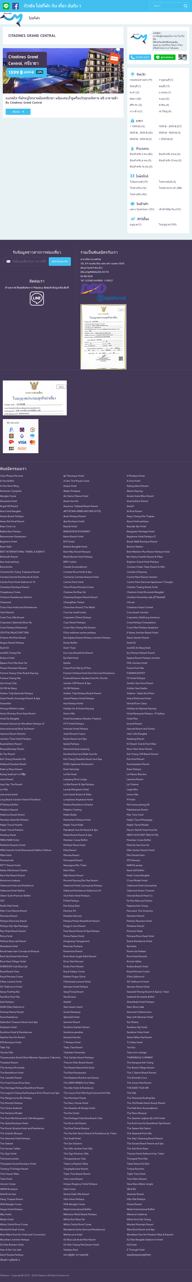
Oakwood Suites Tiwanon (140, 891)
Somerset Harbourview (139, 1012)
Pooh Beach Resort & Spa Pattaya (81, 931)
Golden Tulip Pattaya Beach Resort (82, 693)
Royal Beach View (9, 971)
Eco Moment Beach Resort (141, 653)
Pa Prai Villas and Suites (139, 901)
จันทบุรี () (135, 86)
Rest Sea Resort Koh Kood (14, 956)
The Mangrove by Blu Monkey (16, 1098)
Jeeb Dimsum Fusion (74, 734)
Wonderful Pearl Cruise (12, 1229)
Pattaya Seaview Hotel (139, 921)
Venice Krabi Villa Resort (76, 1194)
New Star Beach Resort (12, 875)
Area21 (130, 506)
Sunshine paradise (73, 1032)
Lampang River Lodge (75, 779)
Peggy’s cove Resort (74, 926)
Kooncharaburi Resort (138, 764)
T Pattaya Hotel (72, 1042)
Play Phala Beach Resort (13, 931)
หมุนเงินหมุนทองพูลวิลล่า (139, 1255)
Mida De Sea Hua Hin (138, 845)
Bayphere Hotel (8, 541)
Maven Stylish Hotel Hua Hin (142, 830)
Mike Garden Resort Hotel (140, 850)
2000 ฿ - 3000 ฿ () (141, 133)
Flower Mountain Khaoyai (13, 668)
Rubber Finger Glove (74, 977)
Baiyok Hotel (70, 526)
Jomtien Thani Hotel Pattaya (15, 739)
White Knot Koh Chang (139, 1219)
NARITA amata (134, 865)
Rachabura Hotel (9, 946)
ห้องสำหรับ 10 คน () (170, 160)
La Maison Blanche (136, 774)
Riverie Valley (134, 961)
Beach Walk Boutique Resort (142, 541)
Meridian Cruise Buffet (75, 840)
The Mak (131, 1093)
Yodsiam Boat (70, 1250)
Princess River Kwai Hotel (140, 936)
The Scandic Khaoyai (11, 1133)
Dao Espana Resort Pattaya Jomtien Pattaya (86, 638)
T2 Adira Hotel (134, 1042)
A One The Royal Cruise (76, 481)
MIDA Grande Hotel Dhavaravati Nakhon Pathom (26, 850)
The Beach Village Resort (140, 1068)
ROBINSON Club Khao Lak (13, 966)
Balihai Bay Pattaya (10, 531)
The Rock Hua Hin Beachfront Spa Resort (148, 1123)
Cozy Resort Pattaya (74, 622)
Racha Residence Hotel (139, 941)
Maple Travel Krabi (73, 825)
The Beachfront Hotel (11, 1073)
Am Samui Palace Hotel (75, 496)
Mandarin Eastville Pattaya (14, 820)
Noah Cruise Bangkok (138, 875)
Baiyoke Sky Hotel (136, 526)
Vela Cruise (69, 1189)
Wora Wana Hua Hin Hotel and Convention (22, 1234)
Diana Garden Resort (138, 638)
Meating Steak (8, 835)
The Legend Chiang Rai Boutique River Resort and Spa (29, 1093)
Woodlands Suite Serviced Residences (84, 1229)
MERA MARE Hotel (9, 840)
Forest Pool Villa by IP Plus (77, 668)
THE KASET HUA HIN (138, 1088)
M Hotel (131, 799)
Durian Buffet (70, 643)
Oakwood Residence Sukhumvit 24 (82, 891)
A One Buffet (7, 481)
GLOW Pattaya (71, 688)
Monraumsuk (7, 860)
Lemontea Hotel (9, 794)
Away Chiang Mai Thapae (140, 516)
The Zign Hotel (8, 1154)
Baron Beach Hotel (73, 536)
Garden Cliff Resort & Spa (77, 683)
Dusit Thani (69, 648)
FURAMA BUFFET (136, 673)
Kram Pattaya (134, 769)
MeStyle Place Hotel (74, 845)
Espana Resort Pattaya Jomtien (143, 658)
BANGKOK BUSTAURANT (76, 531)
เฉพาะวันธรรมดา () (142, 209)
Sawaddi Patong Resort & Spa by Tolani (148, 992)
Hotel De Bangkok (9, 719)
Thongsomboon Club (74, 1159)
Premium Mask (134, 931)
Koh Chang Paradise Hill (13, 759)
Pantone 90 (69, 911)
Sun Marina (132, 1022)
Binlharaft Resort (9, 557)
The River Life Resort (74, 1123)
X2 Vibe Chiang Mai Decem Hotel (81, 1245)
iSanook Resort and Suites (141, 729)
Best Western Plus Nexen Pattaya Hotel (148, 552)
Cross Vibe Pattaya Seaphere (142, 627)
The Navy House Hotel (75, 1103)
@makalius (167, 57)
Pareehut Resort (135, 916)
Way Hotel (5, 1214)
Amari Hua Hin (71, 501)
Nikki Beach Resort (73, 875)
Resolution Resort (72, 951)
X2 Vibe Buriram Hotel (12, 1245)
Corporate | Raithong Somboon (143, 617)
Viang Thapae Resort (11, 1199)
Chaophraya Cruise (10, 592)
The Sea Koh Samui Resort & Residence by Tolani (90, 1133)
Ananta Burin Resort (137, 501)
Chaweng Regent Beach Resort (80, 597)
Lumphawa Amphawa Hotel (78, 799)
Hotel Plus (132, 719)
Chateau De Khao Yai (74, 592)
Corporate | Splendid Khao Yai (16, 622)
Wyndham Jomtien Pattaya (14, 1240)
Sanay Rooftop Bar (10, 992)
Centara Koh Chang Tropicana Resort (20, 572)
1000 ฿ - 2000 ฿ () (170, 126)
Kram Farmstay (71, 769)
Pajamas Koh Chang (137, 906)
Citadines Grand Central (140, 607)
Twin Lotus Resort (73, 1179)
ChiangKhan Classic (73, 602)
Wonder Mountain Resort (140, 1224)
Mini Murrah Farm (136, 855)
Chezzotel (5, 602)
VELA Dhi (131, 1189)
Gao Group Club (8, 683)
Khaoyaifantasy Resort (12, 749)
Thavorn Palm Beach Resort (78, 1062)
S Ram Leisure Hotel (11, 982)
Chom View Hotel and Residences (18, 607)
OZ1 (2, 901)
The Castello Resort (11, 1078)
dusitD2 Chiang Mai (10, 653)
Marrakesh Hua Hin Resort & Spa (80, 830)
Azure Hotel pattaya (137, 521)
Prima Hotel (6, 936)
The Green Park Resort (139, 1083)
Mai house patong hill (138, 805)
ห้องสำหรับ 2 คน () (141, 154)
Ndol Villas (69, 870)
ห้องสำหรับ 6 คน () (140, 160)
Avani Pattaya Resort (74, 516)
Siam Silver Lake (135, 1007)
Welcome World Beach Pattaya (80, 1214)
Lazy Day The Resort (11, 784)
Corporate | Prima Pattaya (77, 617)
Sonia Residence (9, 1017)
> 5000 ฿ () (166, 139)
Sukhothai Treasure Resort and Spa (19, 1022)
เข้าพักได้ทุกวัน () (170, 209)
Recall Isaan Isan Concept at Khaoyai (19, 951)
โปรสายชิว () (138, 194)
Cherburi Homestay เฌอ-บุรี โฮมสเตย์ (146, 597)
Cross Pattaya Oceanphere (141, 622)
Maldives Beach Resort (12, 815)
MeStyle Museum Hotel (12, 845)
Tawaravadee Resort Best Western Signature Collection (30, 1057)
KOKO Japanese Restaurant (78, 764)
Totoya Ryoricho (135, 1169)
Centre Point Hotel (73, 582)
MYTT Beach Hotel (10, 865)
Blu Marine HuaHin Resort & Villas (145, 557)
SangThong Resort (73, 992)
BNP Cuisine (69, 562)
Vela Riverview (8, 1194)
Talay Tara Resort (72, 1047)
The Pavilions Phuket (11, 1113)
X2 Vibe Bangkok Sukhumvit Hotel (145, 1240)
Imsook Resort (134, 724)
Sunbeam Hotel (8, 1027)
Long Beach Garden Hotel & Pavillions (20, 799)
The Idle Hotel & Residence (78, 1088)
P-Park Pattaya (71, 901)
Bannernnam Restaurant (13, 536)
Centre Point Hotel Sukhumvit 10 (17, 582)
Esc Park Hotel (70, 658)
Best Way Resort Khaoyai (76, 552)
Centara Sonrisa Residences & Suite (19, 577)
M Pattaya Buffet (9, 805)
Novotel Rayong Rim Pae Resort (80, 880)
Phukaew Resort (135, 926)
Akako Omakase (71, 491)
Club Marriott (7, 612)
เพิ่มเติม (16, 112)
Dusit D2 (131, 643)
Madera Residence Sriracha (78, 805)
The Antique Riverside (12, 1068)
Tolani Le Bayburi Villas (75, 1164)
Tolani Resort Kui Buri (138, 1164)
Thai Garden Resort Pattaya (78, 1057)
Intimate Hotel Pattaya (75, 729)
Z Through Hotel (136, 1250)
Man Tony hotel (135, 815)
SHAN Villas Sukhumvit (12, 1007)
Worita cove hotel (72, 1234)
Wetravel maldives (137, 1214)
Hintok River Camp (137, 703)
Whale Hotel (7, 1219)
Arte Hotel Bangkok (10, 511)
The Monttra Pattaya (11, 1103)
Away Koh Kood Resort (12, 521)
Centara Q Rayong (137, 572)
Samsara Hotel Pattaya (75, 987)
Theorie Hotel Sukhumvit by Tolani (145, 1154)
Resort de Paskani (136, 951)
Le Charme (133, 784)
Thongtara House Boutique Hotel (18, 1164)
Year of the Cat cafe (10, 1250)
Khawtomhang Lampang (76, 749)
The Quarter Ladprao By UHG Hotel (146, 1118)
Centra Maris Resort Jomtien (142, 577)
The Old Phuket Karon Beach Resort (146, 1103)
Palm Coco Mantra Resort (13, 911)
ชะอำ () (134, 92)
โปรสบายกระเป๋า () (170, 188)
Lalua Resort (6, 779)
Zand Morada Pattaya (11, 1255)
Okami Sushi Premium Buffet (15, 896)
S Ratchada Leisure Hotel (77, 982)
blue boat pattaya (9, 562)
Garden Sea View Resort (140, 683)
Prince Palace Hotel (73, 936)
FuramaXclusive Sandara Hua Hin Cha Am (85, 678)
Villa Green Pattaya (73, 1199)
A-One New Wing (9, 486)
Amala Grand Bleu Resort (140, 496)
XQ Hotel (132, 1245)
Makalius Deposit (9, 810)
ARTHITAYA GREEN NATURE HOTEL (82, 511)
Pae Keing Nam (71, 906)
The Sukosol (6, 1143)
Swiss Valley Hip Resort (139, 1037)
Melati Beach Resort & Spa (77, 835)
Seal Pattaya (7, 1002)
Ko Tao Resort (7, 754)
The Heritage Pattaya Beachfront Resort (22, 1088)
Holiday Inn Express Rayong (141, 708)
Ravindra (131, 946)
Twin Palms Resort (137, 1179)
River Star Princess (73, 961)
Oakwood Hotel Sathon (12, 891)
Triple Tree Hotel (136, 1174)
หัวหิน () (164, 105)
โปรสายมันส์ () (167, 182)
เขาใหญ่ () (165, 111)
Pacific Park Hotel (9, 906)
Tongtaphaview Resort (75, 1169)
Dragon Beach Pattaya (12, 643)
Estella (66, 663)
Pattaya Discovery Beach (13, 921)
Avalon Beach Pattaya (11, 516)
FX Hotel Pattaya (136, 678)
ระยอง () (164, 99)
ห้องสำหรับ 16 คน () (141, 166)
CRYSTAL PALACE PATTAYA (14, 633)
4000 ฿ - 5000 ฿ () (141, 139)
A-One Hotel (133, 481)
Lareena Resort (135, 779)
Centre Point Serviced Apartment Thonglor (150, 582)
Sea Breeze (69, 997)
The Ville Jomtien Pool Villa (77, 1148)
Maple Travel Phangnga (139, 820)
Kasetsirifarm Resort (11, 744)
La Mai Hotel (70, 774)
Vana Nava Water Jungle (140, 1184)
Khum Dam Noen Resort (139, 749)
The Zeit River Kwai (137, 1148)
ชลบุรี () (164, 86)
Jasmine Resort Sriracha (13, 734)
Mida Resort (69, 850)
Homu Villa (69, 713)
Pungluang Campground (76, 941)
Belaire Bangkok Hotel (75, 547)
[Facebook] (15, 7)
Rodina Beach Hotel (137, 966)
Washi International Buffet (77, 1209)
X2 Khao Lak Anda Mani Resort (79, 1240)
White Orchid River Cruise (14, 1224)
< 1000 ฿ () (137, 126)
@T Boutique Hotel (73, 476)
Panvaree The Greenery (140, 911)
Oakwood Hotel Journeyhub (142, 885)
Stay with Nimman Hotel (140, 1017)
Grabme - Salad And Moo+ (140, 693)
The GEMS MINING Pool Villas (78, 1083)
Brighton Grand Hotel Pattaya (143, 562)
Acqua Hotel (70, 486)
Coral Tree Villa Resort (12, 617)
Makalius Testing (72, 810)
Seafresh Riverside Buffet (140, 997)
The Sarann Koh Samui (139, 1128)
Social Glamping (71, 1012)
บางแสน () (165, 92)
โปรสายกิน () (138, 188)
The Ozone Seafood (11, 1108)
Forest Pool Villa (135, 668)
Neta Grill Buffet (135, 870)
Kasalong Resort (135, 739)
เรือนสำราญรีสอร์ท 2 (10, 1260)
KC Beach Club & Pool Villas (141, 744)
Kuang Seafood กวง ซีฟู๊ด (13, 774)
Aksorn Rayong (135, 491)
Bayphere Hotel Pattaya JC (141, 536)
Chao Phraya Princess (11, 476)
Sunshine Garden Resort (76, 1027)
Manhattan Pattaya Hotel (77, 820)
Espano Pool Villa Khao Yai (13, 663)
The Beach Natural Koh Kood (78, 1068)
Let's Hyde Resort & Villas (77, 794)
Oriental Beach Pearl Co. (140, 896)
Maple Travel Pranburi (11, 830)
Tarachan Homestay (74, 1052)
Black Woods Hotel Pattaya (77, 557)
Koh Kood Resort (135, 759)
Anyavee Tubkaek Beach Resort (80, 506)
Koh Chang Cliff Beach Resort (142, 754)
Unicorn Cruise (8, 1184)
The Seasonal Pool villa (139, 1133)
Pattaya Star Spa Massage (14, 926)
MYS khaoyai (133, 860)
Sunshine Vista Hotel (138, 1032)
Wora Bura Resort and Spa (140, 1229)
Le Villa (4, 789)
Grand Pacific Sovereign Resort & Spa (20, 698)
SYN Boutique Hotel (10, 1042)
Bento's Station (135, 547)
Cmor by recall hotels (74, 612)
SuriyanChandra (71, 1037)
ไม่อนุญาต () (167, 224)
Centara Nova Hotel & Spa (77, 572)
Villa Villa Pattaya (136, 1199)
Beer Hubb (5, 547)
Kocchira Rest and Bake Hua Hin (80, 754)
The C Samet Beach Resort (141, 1073)
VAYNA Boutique (9, 1189)
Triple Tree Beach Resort (76, 1174)
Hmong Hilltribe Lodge (12, 708)
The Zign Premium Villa (75, 1154)
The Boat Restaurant (74, 1073)
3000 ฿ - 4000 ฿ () (170, 133)
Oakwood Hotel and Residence (17, 885)
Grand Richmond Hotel (139, 698)
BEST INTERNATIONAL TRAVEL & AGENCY (22, 552)
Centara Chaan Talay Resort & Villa (146, 567)
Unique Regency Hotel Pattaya (80, 1184)
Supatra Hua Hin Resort (12, 1037)
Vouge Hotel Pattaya (11, 1209)
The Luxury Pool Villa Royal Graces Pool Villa (86, 1093)
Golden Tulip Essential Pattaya (16, 693)
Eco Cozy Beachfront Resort (78, 653)
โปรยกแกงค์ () (139, 182)
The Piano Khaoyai (137, 1113)
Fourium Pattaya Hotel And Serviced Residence (89, 673)
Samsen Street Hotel (138, 987)
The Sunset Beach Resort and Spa (145, 1143)
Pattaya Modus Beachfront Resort (81, 921)
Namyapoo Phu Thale (74, 865)
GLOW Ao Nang (8, 688)
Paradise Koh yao (72, 916)
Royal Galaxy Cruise (74, 971)
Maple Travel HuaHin (11, 825)
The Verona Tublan (10, 1148)
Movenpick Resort (72, 860)
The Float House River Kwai (15, 1083)
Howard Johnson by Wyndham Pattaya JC (22, 724)
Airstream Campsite (11, 491)
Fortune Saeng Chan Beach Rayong (19, 673)
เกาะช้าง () (136, 111)
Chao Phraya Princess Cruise (78, 587)
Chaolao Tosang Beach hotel (142, 587)
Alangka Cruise (8, 496)
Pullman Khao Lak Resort (13, 941)
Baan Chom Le (8, 526)
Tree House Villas (9, 1174)
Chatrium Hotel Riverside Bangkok (145, 592)
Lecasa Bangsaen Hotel (76, 789)
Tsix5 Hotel (6, 1179)
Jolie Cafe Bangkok (137, 734)
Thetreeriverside (9, 1159)
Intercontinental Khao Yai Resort (17, 729)
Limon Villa (132, 794)
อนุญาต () (135, 224)
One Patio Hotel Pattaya (76, 896)
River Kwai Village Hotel (13, 961)
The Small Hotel (72, 1138)
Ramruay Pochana (72, 946)
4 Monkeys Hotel (136, 476)
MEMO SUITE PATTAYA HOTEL (143, 835)
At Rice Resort (134, 511)
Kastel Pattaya (71, 744)
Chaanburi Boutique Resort (14, 587)
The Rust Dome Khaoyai (76, 1128)
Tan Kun (131, 1047)
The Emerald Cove (137, 1078)
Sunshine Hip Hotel (137, 1027)
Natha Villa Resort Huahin (13, 870)
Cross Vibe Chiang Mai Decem (79, 627)
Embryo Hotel (7, 658)
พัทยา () (135, 99)
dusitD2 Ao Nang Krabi (139, 648)
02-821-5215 (142, 57)
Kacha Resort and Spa (75, 739)
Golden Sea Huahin (137, 688)
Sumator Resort (71, 1022)
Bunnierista (6, 567)
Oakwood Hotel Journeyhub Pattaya (82, 885)
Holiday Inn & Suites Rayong (78, 708)
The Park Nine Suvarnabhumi (142, 1108)
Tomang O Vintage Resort (14, 1169)
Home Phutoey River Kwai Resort (18, 713)
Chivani (131, 602)
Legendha (132, 789)
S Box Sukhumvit (135, 977)
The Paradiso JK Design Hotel (79, 1108)
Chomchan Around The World (79, 607)
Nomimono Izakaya (10, 880)
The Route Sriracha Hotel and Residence (22, 1128)
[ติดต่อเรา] (6, 7)
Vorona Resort (134, 1204)
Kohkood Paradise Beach (13, 764)
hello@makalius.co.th (94, 272)
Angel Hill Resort (9, 506)
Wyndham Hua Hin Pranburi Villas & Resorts (150, 1234)
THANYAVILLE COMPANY (140, 1057)
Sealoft (67, 1002)
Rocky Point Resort (73, 966)
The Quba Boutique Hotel (14, 1123)
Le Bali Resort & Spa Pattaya (78, 784)
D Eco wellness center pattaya (79, 633)
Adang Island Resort (137, 486)
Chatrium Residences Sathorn (16, 597)
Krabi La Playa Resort (11, 769)
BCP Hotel (68, 541)
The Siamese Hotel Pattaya (15, 1138)
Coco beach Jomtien (137, 612)
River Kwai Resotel (137, 956)
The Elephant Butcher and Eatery (81, 1078)
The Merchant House (74, 1098)
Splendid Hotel (71, 1017)
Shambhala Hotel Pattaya (140, 1002)
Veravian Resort (135, 1194)
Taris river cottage (137, 1052)
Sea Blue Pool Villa (10, 997)
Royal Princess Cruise (138, 971)
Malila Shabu (70, 815)
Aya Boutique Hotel (73, 521)
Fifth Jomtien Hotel (137, 663)
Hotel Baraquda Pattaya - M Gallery (146, 713)
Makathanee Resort (137, 810)
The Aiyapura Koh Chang (140, 1062)
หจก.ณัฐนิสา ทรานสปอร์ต (75, 1255)
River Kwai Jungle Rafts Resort (79, 956)
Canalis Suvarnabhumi (75, 567)
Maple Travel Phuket (138, 825)
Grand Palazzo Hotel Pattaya (78, 698)
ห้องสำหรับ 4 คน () (169, 154)
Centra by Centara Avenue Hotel (81, 577)
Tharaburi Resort (9, 1062)
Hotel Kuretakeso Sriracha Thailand (82, 719)
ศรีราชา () (136, 105)
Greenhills (5, 703)
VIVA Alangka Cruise (11, 1204)
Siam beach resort (73, 1007)
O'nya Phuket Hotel (137, 880)
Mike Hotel (5, 855)
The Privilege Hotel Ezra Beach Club (82, 1118)
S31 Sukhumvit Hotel (138, 982)
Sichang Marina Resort (12, 1012)
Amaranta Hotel (8, 501)
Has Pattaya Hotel (73, 703)
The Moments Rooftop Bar (141, 1098)
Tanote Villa (6, 1052)
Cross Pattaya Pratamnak (13, 627)
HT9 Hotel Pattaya (73, 724)
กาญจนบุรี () (166, 80)
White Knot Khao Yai (74, 1219)
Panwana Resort (8, 916)
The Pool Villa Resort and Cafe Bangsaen (22, 1118)
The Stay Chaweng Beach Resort (145, 1138)
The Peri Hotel (71, 1113)
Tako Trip (5, 1047)
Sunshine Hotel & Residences (16, 1032)
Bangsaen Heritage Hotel (140, 531)
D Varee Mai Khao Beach (13, 638)
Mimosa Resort (71, 855)
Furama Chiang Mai (10, 678)
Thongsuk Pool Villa (137, 1159)
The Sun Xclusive (72, 1143)
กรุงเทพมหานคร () (141, 80)
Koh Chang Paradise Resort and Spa (82, 759)
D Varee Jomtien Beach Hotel (142, 633)
